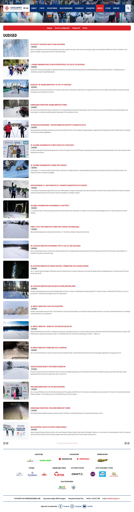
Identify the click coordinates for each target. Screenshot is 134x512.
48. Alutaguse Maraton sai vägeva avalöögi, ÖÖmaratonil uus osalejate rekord (60, 266)
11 (69, 443)
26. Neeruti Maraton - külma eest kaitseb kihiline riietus (51, 326)
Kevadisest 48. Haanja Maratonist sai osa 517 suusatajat (51, 85)
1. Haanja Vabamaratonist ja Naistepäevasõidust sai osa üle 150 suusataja (58, 64)
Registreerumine (66, 8)
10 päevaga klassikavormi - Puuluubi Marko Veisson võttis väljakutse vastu (58, 125)
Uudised (49, 28)
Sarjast (34, 8)
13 (73, 443)
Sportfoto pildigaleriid (62, 28)
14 (74, 443)
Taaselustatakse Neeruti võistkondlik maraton (48, 366)
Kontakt (116, 8)
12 (71, 443)
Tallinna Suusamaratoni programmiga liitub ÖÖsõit (50, 205)
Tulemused (79, 8)
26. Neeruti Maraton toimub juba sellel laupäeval (49, 348)
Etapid (42, 8)
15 (76, 443)
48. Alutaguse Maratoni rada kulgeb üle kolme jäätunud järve (53, 286)
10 (68, 443)
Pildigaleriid (76, 28)
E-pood (107, 8)
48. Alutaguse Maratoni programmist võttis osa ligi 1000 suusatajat (56, 246)
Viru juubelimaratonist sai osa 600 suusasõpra (48, 387)
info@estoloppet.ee (113, 499)
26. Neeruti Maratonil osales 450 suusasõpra (47, 306)
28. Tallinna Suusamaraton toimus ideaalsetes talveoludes (52, 145)
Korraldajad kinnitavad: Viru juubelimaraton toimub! (50, 408)
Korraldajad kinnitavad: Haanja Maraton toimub (49, 105)
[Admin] (0, 1)
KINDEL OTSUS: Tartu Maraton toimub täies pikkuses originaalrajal (55, 227)
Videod (85, 28)
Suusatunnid (52, 8)
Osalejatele (90, 8)
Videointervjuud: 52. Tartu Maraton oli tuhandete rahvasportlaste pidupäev (59, 185)
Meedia (100, 8)
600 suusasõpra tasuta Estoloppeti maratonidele (48, 427)
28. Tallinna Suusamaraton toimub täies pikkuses (49, 165)
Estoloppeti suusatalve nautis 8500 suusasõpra (48, 44)
